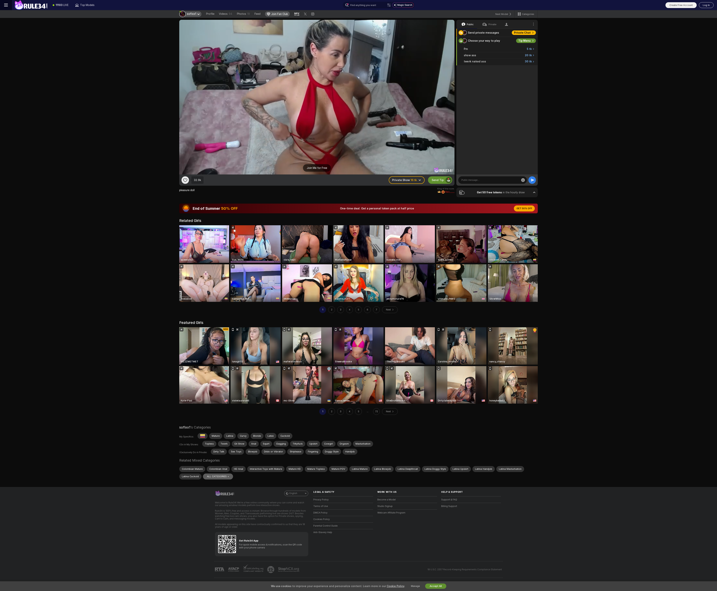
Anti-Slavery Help (322, 532)
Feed (257, 14)
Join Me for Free (317, 167)
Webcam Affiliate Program (391, 512)
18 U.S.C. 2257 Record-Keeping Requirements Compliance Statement (464, 569)
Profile (210, 14)
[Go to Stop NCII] (289, 569)
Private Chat (522, 32)
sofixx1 (184, 427)
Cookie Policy (395, 586)
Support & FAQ (449, 499)
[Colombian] (203, 436)
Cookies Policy (321, 519)
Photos (243, 14)
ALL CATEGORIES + (218, 476)
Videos (225, 14)
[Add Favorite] (185, 180)
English (293, 493)
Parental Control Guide (325, 526)
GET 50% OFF (524, 208)
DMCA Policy (320, 512)
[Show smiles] (523, 180)
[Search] (389, 5)
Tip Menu (524, 40)
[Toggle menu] (6, 5)
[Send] (532, 180)
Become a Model (386, 499)
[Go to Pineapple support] (271, 569)
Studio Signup (385, 506)
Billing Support (449, 506)
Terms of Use (320, 506)
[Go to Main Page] (30, 5)
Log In (706, 5)
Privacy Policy (321, 499)
